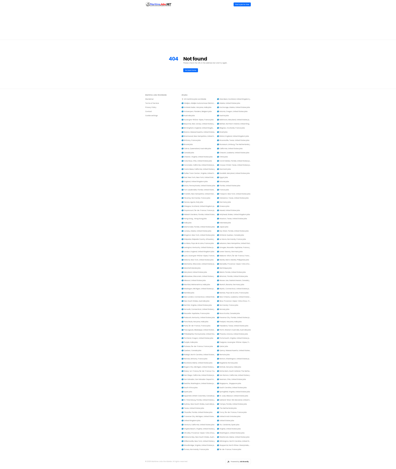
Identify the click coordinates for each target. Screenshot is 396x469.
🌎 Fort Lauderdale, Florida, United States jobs (198, 190)
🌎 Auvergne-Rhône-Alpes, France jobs (198, 119)
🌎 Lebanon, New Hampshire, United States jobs (234, 243)
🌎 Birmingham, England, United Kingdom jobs (198, 128)
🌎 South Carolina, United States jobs (232, 387)
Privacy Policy (150, 107)
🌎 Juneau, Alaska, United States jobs (196, 231)
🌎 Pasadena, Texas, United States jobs (232, 326)
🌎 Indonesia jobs (224, 223)
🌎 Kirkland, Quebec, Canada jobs (230, 235)
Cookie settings (151, 115)
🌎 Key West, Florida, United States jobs (233, 231)
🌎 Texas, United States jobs (193, 408)
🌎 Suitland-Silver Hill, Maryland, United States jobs (234, 400)
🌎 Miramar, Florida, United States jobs (232, 276)
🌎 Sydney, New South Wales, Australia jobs (198, 404)
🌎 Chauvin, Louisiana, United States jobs (233, 152)
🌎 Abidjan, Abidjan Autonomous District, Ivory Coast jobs (198, 103)
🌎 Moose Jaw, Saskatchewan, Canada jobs (234, 280)
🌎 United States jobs (225, 420)
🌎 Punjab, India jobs (190, 342)
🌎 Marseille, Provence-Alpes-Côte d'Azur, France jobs (234, 264)
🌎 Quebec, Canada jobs (191, 350)
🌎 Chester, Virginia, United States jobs (197, 157)
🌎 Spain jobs (187, 391)
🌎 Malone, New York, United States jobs (198, 260)
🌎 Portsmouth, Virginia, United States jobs (234, 338)
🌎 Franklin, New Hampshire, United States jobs (198, 194)
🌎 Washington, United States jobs (231, 433)
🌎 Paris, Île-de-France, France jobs (196, 326)
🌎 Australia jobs (188, 115)
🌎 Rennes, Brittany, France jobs (194, 359)
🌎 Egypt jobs (222, 177)
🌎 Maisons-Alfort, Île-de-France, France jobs (234, 255)
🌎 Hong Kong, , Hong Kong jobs (194, 218)
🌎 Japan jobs (222, 227)
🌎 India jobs (187, 223)
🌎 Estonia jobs (223, 181)
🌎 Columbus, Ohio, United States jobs (197, 161)
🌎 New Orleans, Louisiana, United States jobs (234, 297)
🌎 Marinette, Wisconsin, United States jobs (198, 264)
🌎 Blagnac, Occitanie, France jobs (231, 128)
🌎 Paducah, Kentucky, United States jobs (198, 317)
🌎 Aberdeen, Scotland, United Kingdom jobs (234, 99)
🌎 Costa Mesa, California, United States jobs (198, 169)
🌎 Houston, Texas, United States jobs (232, 218)
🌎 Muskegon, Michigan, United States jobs (198, 288)
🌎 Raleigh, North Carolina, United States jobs (198, 354)
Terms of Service (152, 103)
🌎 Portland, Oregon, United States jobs (197, 338)
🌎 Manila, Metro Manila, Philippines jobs (233, 260)
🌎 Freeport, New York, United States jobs (233, 194)
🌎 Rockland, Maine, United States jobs (197, 363)
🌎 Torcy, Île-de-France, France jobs (232, 412)
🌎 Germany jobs (224, 202)
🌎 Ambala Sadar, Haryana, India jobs (196, 107)
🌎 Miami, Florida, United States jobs (231, 272)
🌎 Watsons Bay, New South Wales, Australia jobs (198, 437)
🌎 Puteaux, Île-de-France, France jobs (197, 346)
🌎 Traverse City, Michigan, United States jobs (198, 416)
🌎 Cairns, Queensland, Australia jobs (196, 148)
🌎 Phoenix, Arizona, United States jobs (232, 334)
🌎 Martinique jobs (224, 268)
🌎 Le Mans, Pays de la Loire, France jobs (198, 243)
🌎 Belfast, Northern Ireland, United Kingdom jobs (234, 124)
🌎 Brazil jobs (222, 132)
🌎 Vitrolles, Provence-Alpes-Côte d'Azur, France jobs (198, 433)
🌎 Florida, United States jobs (228, 185)
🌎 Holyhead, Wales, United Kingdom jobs (233, 214)
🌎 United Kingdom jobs (191, 420)
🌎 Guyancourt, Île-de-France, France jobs (198, 210)
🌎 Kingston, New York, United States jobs (198, 235)
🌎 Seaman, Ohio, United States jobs (231, 379)
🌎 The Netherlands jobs (227, 408)
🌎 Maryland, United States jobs (194, 272)
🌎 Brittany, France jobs (191, 140)
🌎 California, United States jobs (230, 148)
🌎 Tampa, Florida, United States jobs (232, 404)
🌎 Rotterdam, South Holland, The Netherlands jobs (234, 371)
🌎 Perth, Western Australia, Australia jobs (234, 330)
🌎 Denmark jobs (224, 169)
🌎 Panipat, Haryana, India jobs (229, 321)
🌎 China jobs (222, 157)
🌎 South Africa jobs (190, 387)
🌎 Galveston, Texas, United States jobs (233, 198)
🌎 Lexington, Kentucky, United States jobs (198, 247)
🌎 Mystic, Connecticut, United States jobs (234, 288)
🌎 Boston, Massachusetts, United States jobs (198, 132)
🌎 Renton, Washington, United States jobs (234, 359)
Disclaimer (149, 99)
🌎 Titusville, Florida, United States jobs (197, 412)
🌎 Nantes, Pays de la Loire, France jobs (233, 293)
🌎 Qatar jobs (222, 346)
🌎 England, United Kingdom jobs (195, 181)
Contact (148, 111)
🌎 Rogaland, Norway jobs (227, 363)
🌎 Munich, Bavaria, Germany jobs (230, 284)
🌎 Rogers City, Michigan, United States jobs (198, 367)
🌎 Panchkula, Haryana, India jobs (195, 321)
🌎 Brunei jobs (187, 144)
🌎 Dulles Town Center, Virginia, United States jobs (198, 173)
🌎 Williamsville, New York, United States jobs (198, 441)
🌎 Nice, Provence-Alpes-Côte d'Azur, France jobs (234, 301)
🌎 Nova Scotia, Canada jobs (228, 313)
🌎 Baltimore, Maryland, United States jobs (234, 119)
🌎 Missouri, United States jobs (194, 280)
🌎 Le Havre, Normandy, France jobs (231, 239)
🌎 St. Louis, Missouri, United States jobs (232, 396)
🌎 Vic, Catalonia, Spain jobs (228, 424)
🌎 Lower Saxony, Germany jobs (230, 251)
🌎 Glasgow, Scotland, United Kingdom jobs (198, 206)
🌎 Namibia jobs (188, 293)
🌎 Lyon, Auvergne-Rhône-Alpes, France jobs (198, 255)
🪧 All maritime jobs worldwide (194, 99)
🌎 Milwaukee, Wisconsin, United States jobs (198, 276)
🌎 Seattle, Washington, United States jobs (198, 383)
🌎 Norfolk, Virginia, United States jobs (197, 305)
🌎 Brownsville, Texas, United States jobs (233, 140)
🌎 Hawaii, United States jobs (228, 210)
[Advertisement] (198, 24)
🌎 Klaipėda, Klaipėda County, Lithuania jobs (198, 239)
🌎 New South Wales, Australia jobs (195, 301)
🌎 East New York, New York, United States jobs (198, 177)
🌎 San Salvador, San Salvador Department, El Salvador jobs (198, 379)
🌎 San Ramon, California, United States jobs (234, 375)
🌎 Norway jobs (223, 309)
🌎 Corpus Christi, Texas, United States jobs (234, 165)
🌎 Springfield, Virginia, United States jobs (233, 391)
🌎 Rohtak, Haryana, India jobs (229, 367)
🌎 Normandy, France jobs (227, 305)
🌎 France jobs (223, 190)
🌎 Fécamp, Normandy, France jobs (196, 198)
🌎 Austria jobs (223, 115)
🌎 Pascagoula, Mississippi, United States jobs (198, 330)
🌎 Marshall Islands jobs (191, 268)
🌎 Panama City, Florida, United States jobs (234, 317)
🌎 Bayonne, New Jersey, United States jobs (198, 124)
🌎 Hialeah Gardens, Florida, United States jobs (198, 214)
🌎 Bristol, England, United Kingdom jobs (233, 136)
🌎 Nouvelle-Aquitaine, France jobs (196, 313)
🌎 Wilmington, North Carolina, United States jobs (234, 441)
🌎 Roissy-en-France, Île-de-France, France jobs (198, 371)
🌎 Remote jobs (223, 354)
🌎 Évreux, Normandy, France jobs (195, 449)
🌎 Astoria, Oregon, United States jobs (232, 111)
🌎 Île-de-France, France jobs (229, 449)
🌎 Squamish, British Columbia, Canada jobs (198, 396)
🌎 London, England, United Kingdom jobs (198, 251)
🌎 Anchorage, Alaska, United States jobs (233, 107)
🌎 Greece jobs (223, 206)
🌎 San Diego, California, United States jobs (198, 375)
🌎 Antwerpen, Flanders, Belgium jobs (197, 111)
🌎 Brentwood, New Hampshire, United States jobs (198, 136)
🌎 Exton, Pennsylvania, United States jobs (198, 185)
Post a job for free (242, 4)
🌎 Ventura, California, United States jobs (198, 424)
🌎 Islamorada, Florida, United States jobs (198, 227)
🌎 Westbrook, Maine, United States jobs (233, 437)
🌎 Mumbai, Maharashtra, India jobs (196, 284)
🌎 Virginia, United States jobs (229, 429)
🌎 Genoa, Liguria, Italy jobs (192, 202)
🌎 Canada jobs (188, 152)
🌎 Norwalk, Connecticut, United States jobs (198, 309)
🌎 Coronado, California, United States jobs (198, 165)
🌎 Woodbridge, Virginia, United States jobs (198, 445)
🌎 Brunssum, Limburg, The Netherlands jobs (234, 144)
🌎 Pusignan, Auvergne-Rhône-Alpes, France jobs (234, 342)
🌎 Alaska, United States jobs (228, 103)
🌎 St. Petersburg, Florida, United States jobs (198, 400)
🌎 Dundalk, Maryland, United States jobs (233, 173)
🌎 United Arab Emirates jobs (228, 416)
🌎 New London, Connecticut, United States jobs (198, 297)
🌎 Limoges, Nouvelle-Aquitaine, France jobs (234, 247)
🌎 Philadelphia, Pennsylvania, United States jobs (198, 334)
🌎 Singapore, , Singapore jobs (229, 383)
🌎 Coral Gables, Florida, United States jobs (234, 161)
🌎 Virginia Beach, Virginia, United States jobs (198, 429)
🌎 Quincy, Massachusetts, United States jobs (234, 350)
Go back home (190, 70)
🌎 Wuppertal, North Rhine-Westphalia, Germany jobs (234, 445)
